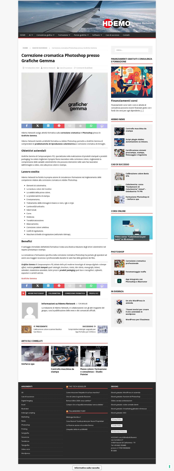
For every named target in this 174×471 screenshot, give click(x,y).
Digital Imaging (26, 400)
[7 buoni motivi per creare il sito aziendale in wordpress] (119, 311)
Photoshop (117, 251)
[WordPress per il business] (119, 321)
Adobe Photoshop (36, 293)
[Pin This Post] (59, 126)
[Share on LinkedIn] (48, 126)
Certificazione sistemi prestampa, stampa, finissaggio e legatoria (136, 152)
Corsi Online (118, 211)
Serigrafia (25, 433)
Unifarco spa (27, 364)
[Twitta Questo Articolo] (37, 126)
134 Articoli (82, 303)
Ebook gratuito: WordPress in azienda (125, 392)
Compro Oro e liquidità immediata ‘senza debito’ (84, 404)
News (23, 421)
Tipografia (25, 445)
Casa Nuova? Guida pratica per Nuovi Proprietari (85, 421)
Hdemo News (118, 119)
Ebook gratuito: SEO (118, 413)
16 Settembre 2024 (32, 68)
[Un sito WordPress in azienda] (119, 302)
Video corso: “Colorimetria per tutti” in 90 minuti (130, 238)
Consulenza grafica (44, 35)
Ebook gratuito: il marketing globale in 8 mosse (129, 409)
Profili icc (93, 293)
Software (96, 35)
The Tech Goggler (77, 386)
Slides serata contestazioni (121, 400)
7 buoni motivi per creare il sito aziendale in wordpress (137, 311)
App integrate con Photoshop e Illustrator (136, 280)
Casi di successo (112, 35)
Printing (24, 429)
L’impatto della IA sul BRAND (77, 429)
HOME (22, 35)
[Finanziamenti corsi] (132, 82)
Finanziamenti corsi (124, 100)
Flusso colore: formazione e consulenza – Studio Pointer (93, 372)
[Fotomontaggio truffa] (119, 273)
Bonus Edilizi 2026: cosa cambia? (78, 400)
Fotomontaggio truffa (136, 271)
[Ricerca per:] (132, 50)
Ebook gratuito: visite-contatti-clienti (124, 404)
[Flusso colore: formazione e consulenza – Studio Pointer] (94, 356)
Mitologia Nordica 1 (73, 417)
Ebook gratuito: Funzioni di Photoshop (125, 396)
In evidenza (117, 291)
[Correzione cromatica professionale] (119, 263)
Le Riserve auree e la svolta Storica (79, 425)
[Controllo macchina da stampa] (64, 356)
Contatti (126, 35)
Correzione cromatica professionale (136, 262)
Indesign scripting (28, 413)
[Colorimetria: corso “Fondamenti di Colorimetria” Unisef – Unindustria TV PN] (119, 187)
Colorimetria (54, 293)
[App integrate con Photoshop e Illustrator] (119, 281)
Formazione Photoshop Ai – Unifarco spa (137, 198)
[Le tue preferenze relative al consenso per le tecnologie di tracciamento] (169, 466)
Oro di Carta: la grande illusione (78, 396)
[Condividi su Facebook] (26, 126)
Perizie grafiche (80, 35)
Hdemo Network (49, 68)
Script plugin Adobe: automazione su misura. (137, 140)
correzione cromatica (75, 293)
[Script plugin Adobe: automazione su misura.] (119, 142)
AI (30, 35)
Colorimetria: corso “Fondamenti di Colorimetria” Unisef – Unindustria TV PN (136, 188)
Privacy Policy (117, 419)
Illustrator (25, 409)
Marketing (25, 417)
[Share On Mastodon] (102, 126)
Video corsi (25, 449)
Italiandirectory (77, 411)
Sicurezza (25, 437)
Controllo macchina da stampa (62, 370)
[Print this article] (80, 126)
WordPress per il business (137, 319)
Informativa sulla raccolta (87, 468)
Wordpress (25, 453)
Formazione (63, 35)
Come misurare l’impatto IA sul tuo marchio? (83, 392)
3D (22, 392)
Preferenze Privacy (119, 432)
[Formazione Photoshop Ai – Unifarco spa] (119, 199)
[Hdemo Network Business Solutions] (87, 31)
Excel (23, 404)
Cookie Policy (116, 425)
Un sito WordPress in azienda (135, 301)
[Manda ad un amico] (69, 126)
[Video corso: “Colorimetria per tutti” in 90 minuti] (132, 231)
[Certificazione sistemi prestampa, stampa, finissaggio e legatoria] (119, 153)
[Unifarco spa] (35, 353)
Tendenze (25, 441)
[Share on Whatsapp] (91, 126)
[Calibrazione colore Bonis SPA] (119, 176)
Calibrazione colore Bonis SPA (137, 174)
